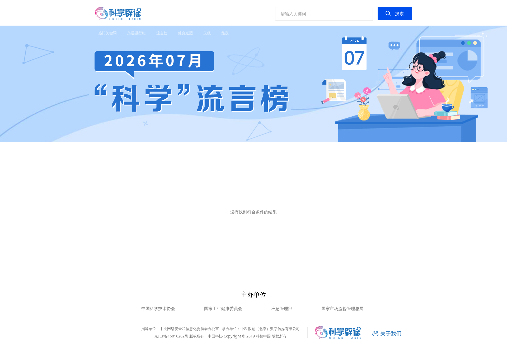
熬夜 (225, 32)
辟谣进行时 (136, 32)
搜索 (399, 13)
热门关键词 (107, 32)
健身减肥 (185, 32)
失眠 (207, 32)
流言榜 (161, 32)
